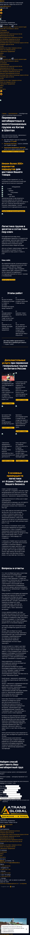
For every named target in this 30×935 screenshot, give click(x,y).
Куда (1, 792)
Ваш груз (2, 786)
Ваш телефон (4, 796)
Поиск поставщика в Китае (7, 49)
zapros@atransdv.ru (5, 6)
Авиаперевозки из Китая (7, 35)
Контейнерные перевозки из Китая (10, 39)
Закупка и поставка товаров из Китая (11, 48)
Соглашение (23, 883)
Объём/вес (3, 788)
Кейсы (2, 53)
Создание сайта (5, 886)
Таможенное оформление (7, 51)
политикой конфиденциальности (8, 930)
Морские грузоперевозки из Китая (10, 41)
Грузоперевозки (4, 32)
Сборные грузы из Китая (7, 44)
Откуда (2, 790)
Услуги (2, 46)
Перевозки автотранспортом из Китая (11, 34)
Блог (1, 55)
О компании (3, 30)
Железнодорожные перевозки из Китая (11, 37)
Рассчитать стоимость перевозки (10, 798)
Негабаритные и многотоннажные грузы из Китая (14, 42)
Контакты (3, 56)
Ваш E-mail (3, 794)
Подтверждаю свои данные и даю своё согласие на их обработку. (15, 800)
